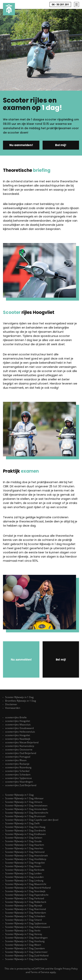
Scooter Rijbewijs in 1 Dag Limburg (24, 880)
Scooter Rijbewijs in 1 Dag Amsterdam (26, 809)
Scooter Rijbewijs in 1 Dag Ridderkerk (25, 902)
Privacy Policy (70, 968)
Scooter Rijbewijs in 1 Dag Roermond (25, 909)
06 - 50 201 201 (60, 4)
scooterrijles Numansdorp (19, 746)
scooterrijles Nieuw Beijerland (21, 742)
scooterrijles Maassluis (18, 724)
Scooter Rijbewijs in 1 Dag (19, 697)
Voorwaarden (12, 708)
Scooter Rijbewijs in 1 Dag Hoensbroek (26, 855)
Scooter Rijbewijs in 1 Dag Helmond (24, 852)
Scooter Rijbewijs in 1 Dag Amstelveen (26, 805)
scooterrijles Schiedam (17, 774)
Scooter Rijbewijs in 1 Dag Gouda (23, 841)
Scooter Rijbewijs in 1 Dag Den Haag (25, 827)
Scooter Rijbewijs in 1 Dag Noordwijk (25, 891)
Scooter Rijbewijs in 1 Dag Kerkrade (24, 869)
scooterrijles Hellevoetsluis (20, 731)
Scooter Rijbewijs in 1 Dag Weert (23, 944)
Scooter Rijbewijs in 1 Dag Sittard (23, 919)
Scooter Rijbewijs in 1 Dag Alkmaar (24, 798)
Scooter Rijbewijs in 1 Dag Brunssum (25, 816)
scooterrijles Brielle (16, 717)
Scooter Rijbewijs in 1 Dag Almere (23, 802)
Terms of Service (39, 972)
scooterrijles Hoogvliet (17, 721)
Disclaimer (11, 704)
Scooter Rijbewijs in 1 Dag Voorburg (25, 941)
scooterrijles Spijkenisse (18, 778)
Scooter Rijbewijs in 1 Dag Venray (23, 934)
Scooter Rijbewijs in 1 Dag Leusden (24, 877)
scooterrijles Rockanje (17, 764)
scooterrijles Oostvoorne (18, 749)
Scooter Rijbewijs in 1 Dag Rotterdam (25, 912)
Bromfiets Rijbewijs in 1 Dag (20, 700)
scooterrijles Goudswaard (19, 728)
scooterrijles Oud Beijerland (20, 753)
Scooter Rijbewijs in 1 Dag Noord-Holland (28, 887)
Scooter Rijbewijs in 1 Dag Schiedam (25, 916)
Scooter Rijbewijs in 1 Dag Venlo (22, 930)
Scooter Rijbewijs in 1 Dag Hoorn (23, 866)
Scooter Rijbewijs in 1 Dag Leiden (23, 873)
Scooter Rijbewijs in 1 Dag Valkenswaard (27, 927)
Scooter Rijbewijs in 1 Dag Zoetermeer (26, 952)
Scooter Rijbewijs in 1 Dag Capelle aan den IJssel (31, 819)
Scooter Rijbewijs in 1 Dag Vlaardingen (26, 937)
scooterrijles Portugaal (17, 756)
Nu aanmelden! (21, 145)
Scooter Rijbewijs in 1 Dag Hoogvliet (25, 862)
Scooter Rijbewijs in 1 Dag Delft (22, 823)
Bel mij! (60, 145)
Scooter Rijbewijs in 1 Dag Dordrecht (25, 830)
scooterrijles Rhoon (15, 760)
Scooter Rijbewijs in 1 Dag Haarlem (24, 844)
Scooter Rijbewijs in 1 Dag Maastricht (25, 884)
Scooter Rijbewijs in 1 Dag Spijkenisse (26, 923)
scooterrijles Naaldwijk (17, 739)
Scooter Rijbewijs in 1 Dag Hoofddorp (25, 859)
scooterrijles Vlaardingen (19, 781)
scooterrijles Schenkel (17, 771)
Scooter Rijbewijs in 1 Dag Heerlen (24, 848)
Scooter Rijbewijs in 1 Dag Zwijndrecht (26, 959)
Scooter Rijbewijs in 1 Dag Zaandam (25, 948)
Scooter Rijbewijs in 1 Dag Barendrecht (26, 812)
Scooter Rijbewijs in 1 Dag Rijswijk (23, 905)
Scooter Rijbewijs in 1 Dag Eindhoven (25, 834)
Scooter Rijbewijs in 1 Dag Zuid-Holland (26, 955)
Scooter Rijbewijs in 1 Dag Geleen (23, 837)
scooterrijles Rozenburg (18, 767)
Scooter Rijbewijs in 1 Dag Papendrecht (26, 894)
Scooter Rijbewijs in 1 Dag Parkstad (24, 898)
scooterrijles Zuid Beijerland (20, 785)
